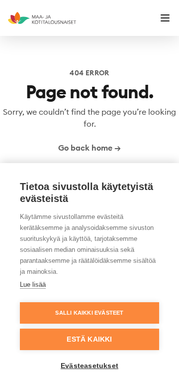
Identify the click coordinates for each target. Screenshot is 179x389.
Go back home (89, 148)
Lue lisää (33, 284)
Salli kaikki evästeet (89, 313)
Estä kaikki (89, 339)
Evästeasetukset (89, 366)
